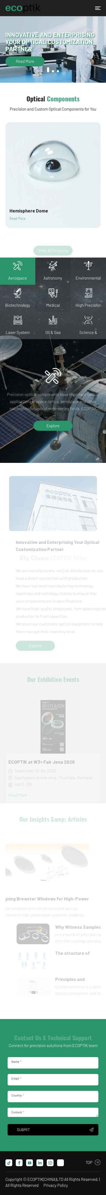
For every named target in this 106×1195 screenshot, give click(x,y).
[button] (48, 69)
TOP (89, 1162)
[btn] (98, 8)
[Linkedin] (39, 1162)
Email (16, 1078)
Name (16, 1061)
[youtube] (29, 1162)
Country (17, 1095)
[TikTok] (8, 1162)
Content (17, 1112)
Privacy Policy (55, 1185)
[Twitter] (60, 1162)
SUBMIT (23, 1129)
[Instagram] (50, 1162)
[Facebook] (19, 1162)
